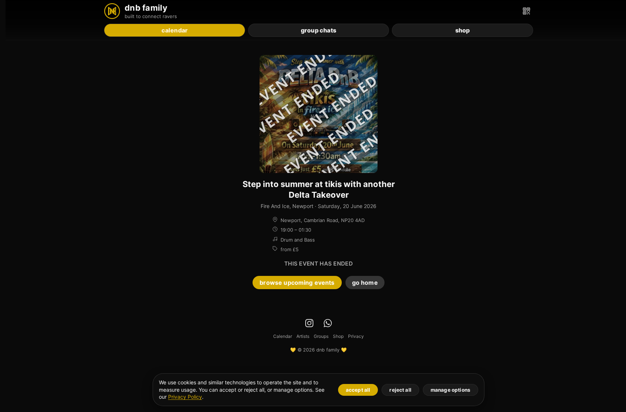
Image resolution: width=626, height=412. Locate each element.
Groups (321, 336)
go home (365, 282)
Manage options (450, 390)
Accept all (358, 390)
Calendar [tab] (174, 30)
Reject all (400, 390)
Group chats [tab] (318, 30)
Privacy (356, 336)
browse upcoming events (297, 282)
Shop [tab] (462, 30)
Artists (302, 336)
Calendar (282, 336)
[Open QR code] (526, 11)
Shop (338, 336)
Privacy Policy (185, 397)
